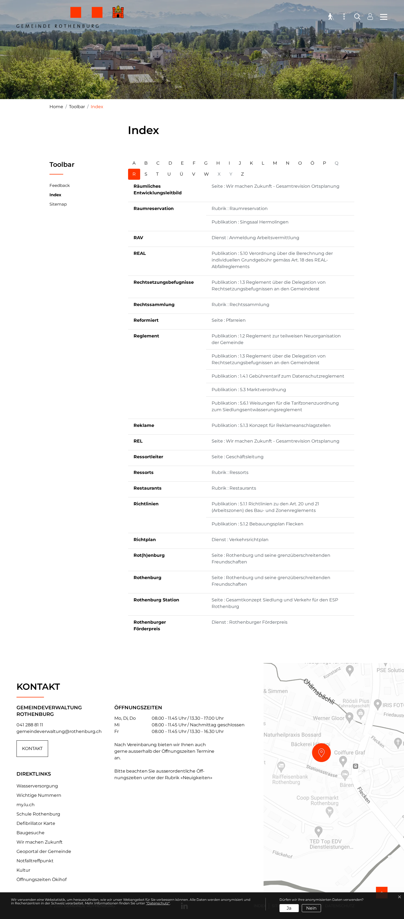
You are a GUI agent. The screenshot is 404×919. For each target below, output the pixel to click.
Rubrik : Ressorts (230, 472)
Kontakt (32, 748)
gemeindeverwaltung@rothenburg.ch (59, 731)
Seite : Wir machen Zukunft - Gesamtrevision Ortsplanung (275, 186)
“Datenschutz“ (158, 903)
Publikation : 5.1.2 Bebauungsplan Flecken (257, 524)
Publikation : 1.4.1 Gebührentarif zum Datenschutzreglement (278, 376)
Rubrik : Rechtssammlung (240, 304)
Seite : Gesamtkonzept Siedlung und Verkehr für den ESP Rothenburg (275, 603)
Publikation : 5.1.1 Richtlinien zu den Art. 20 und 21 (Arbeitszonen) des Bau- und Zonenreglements (265, 507)
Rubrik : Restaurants (234, 488)
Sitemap (58, 204)
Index (55, 196)
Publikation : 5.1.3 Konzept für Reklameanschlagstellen (271, 425)
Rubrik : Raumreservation (240, 208)
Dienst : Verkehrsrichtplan (240, 539)
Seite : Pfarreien (229, 320)
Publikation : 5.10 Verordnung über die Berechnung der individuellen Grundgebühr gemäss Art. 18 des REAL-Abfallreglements (272, 260)
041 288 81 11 (29, 724)
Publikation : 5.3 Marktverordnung (249, 389)
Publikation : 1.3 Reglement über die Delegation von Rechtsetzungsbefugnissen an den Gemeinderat (269, 285)
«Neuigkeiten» (196, 777)
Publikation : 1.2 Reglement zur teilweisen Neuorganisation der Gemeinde (276, 339)
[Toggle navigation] (382, 16)
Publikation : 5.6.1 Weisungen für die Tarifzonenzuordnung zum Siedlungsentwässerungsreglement (275, 406)
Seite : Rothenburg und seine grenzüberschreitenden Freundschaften (271, 559)
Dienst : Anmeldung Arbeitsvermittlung (255, 237)
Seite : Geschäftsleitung (238, 456)
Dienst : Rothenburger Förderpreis (249, 622)
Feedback (59, 185)
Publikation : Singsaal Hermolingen (250, 222)
